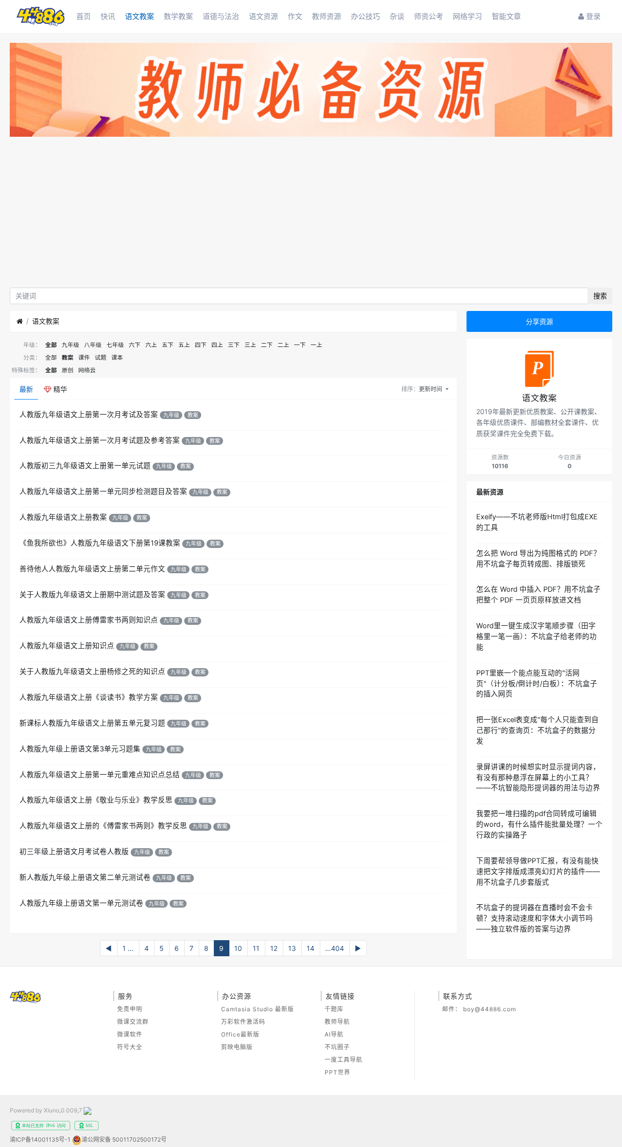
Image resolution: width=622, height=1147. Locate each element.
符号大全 (129, 1047)
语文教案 (139, 16)
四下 (201, 344)
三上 (250, 344)
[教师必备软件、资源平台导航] (311, 91)
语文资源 (263, 16)
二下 (267, 344)
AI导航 (334, 1034)
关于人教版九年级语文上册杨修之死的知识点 (92, 671)
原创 (67, 370)
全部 (51, 344)
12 (273, 948)
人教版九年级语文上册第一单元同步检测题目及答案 (103, 491)
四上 (217, 344)
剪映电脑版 (237, 1047)
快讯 (108, 16)
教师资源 (326, 16)
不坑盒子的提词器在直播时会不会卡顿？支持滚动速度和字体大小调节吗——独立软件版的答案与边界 (534, 918)
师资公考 (428, 16)
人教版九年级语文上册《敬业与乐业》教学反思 (96, 800)
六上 (151, 344)
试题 (100, 357)
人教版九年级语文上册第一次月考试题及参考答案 (99, 440)
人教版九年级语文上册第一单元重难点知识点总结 (99, 774)
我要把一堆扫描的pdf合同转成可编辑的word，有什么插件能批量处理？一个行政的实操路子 (539, 824)
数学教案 (178, 16)
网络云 (87, 370)
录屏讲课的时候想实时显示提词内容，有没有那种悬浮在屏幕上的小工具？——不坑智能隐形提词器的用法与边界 (538, 778)
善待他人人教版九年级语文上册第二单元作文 (92, 568)
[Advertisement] (311, 214)
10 (238, 948)
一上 (316, 344)
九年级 (70, 344)
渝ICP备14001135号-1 (40, 1139)
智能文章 (506, 16)
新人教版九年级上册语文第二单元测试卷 (85, 877)
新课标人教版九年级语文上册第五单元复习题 (92, 723)
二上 (283, 344)
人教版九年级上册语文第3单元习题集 (79, 749)
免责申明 (129, 1009)
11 (256, 948)
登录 (592, 16)
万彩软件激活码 (243, 1021)
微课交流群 (133, 1021)
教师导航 (337, 1021)
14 (310, 948)
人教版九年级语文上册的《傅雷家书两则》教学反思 (103, 825)
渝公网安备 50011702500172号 (124, 1139)
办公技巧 (365, 16)
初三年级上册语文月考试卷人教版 (74, 851)
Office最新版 (240, 1034)
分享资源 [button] (539, 321)
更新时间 (431, 389)
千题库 (334, 1009)
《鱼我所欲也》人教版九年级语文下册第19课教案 (99, 543)
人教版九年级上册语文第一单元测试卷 (81, 903)
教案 (67, 357)
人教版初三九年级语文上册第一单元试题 (85, 465)
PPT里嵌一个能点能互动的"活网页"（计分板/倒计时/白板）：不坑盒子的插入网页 (536, 684)
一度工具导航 (344, 1059)
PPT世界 (337, 1072)
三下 (234, 344)
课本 (117, 357)
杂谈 (397, 16)
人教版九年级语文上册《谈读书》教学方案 (88, 697)
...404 (334, 948)
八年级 (93, 344)
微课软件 (129, 1034)
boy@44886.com (489, 1009)
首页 (83, 16)
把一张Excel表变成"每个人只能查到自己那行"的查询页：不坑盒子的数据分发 (537, 730)
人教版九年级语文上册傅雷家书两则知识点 (88, 620)
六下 (134, 344)
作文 (295, 16)
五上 (184, 344)
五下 (167, 344)
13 (292, 948)
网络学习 (467, 16)
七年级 (115, 344)
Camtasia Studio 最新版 (257, 1009)
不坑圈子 (337, 1047)
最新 (26, 389)
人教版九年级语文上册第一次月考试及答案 (88, 414)
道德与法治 (221, 16)
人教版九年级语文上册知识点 (66, 645)
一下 (300, 344)
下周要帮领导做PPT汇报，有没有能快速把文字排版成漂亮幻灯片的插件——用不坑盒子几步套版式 (538, 871)
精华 (59, 389)
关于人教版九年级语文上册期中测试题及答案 (92, 594)
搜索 (600, 295)
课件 (84, 357)
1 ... (128, 948)
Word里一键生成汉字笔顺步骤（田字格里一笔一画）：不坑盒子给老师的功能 (536, 636)
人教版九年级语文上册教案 (63, 517)
